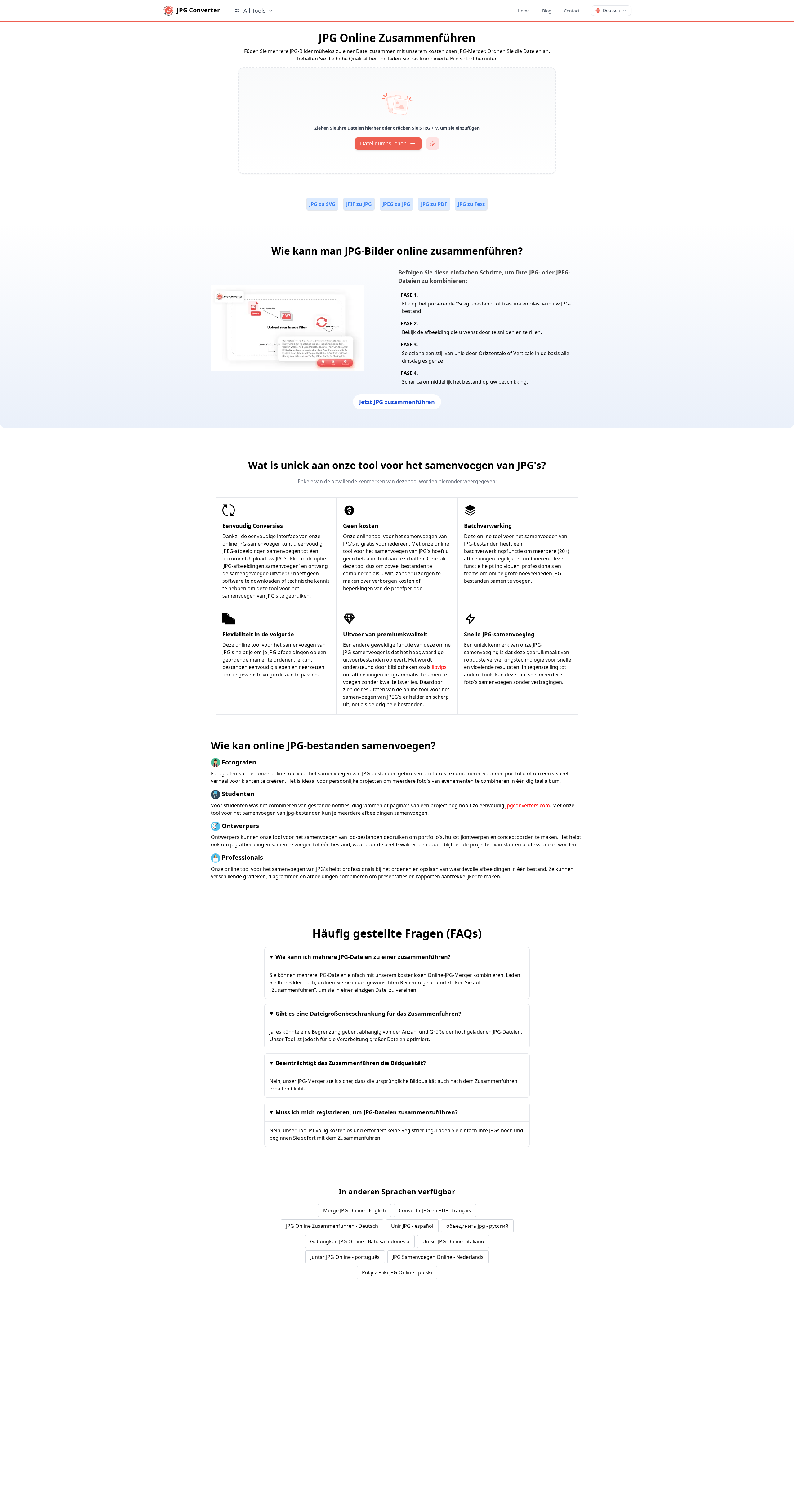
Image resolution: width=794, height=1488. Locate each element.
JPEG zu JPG (396, 204)
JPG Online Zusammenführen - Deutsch (332, 1226)
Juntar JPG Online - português (345, 1257)
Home (524, 11)
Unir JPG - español (412, 1226)
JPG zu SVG (322, 204)
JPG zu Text (471, 204)
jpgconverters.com (528, 805)
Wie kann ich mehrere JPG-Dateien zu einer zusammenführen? (363, 956)
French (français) (544, 1384)
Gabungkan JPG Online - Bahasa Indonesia (359, 1241)
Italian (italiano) (544, 1454)
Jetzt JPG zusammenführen (397, 402)
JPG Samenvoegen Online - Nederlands (438, 1257)
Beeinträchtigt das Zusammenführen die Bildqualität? (350, 1063)
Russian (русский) (546, 1423)
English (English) (544, 1371)
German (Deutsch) (546, 1397)
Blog (546, 11)
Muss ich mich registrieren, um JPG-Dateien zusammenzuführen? (366, 1112)
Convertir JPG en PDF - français (435, 1210)
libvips (439, 667)
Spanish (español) (546, 1410)
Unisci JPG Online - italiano (453, 1241)
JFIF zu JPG (359, 204)
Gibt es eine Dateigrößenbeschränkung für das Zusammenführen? (368, 1013)
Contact (572, 11)
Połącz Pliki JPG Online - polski (397, 1272)
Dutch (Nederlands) (547, 1480)
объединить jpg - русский (477, 1226)
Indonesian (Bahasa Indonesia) (547, 1438)
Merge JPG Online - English (354, 1210)
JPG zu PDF (434, 204)
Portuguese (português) (552, 1467)
